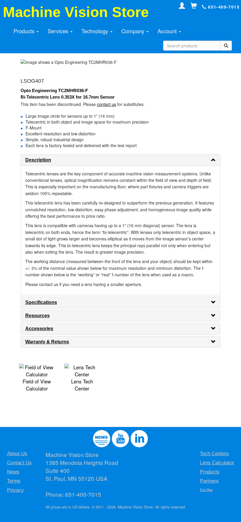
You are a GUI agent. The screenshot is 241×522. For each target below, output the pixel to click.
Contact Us (19, 463)
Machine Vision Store (76, 12)
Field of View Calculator (37, 385)
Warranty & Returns (47, 341)
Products (25, 31)
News (13, 472)
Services (59, 31)
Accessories (39, 328)
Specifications (41, 302)
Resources (37, 315)
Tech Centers (214, 453)
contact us (106, 104)
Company (133, 31)
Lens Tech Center (82, 385)
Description (38, 159)
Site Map (206, 489)
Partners (209, 481)
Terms (14, 481)
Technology (95, 31)
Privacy (15, 490)
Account (168, 31)
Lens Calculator (217, 463)
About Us (17, 453)
